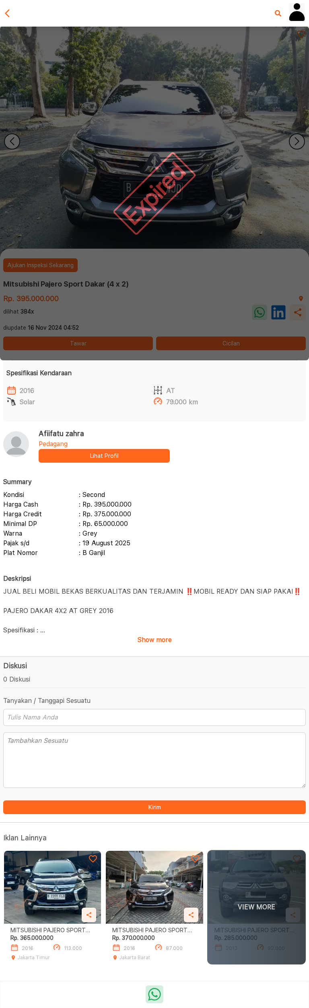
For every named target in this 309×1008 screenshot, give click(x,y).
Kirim (154, 807)
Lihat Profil (104, 456)
